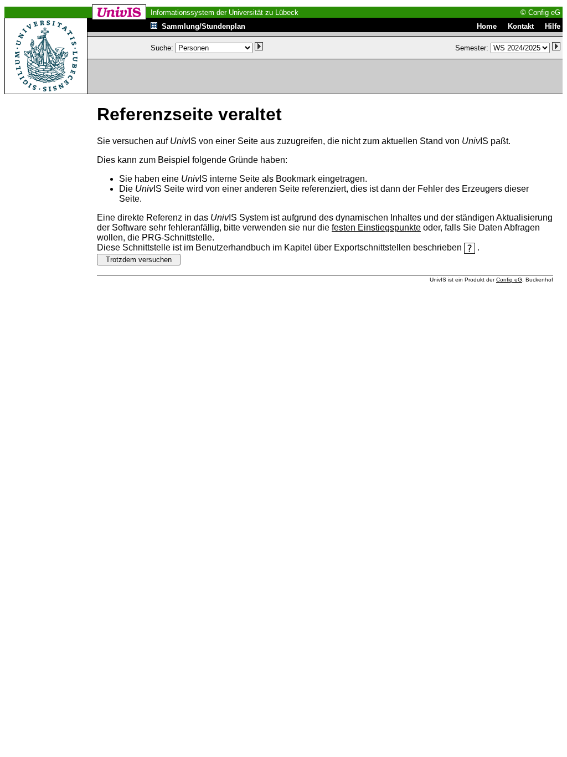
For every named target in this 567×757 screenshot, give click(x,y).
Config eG (509, 280)
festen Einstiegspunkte (376, 227)
